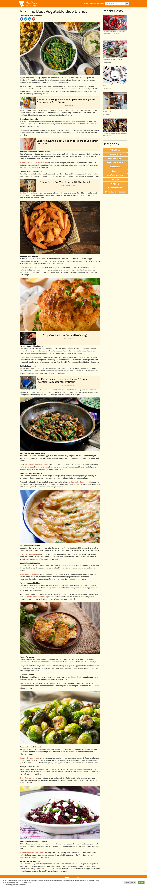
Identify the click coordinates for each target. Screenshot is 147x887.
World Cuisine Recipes (115, 192)
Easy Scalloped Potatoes (29, 554)
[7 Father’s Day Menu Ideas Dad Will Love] (115, 74)
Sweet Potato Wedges (28, 268)
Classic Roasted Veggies (29, 574)
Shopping (115, 183)
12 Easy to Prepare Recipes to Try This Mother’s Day (115, 111)
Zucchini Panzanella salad (29, 193)
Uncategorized (115, 188)
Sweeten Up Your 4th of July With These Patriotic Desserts (114, 32)
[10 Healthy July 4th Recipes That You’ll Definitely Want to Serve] (115, 48)
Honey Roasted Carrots (28, 778)
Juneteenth (115, 167)
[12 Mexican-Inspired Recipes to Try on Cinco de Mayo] (115, 125)
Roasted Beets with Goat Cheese (32, 853)
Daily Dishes (115, 154)
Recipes (93, 4)
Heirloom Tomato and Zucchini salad (33, 163)
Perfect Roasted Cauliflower (30, 357)
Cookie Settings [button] (130, 882)
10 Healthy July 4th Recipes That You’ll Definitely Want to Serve (113, 58)
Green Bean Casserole (69, 121)
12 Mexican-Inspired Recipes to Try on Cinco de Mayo (115, 134)
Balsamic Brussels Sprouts (30, 758)
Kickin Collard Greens (27, 390)
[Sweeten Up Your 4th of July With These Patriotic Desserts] (115, 23)
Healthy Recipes (115, 158)
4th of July (115, 150)
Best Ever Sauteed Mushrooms (36, 465)
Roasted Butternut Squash (81, 482)
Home (86, 4)
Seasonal (100, 4)
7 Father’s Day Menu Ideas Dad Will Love (113, 84)
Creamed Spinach (26, 683)
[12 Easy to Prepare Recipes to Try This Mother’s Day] (115, 100)
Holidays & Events (115, 163)
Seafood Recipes (115, 175)
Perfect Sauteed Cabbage (34, 597)
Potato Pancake (46, 666)
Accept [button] (141, 882)
